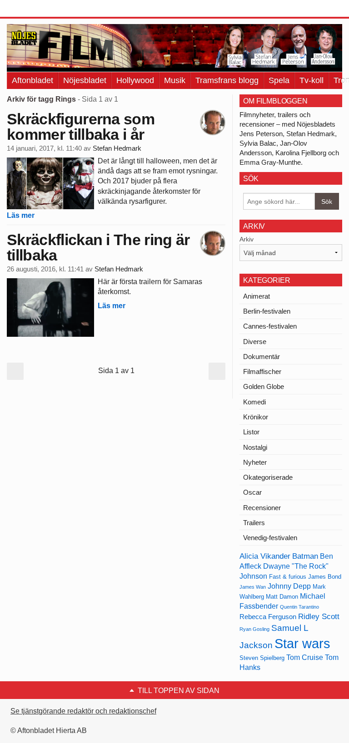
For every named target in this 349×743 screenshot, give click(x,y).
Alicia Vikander (264, 556)
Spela (279, 80)
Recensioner (262, 508)
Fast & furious (287, 576)
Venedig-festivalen (270, 537)
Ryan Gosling (254, 629)
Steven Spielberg (261, 657)
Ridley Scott (318, 616)
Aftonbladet (32, 80)
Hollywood (135, 80)
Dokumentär (261, 356)
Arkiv (246, 239)
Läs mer (21, 215)
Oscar (252, 492)
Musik (174, 80)
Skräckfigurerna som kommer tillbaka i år (81, 126)
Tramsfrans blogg (227, 80)
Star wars (302, 643)
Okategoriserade (268, 477)
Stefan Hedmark (117, 148)
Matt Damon (282, 596)
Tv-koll (311, 80)
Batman (305, 556)
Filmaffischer (262, 371)
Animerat (256, 296)
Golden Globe (263, 386)
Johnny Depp (289, 586)
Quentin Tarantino (299, 607)
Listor (251, 432)
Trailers (254, 522)
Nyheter (255, 462)
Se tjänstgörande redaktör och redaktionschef (83, 711)
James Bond (324, 576)
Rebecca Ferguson (267, 616)
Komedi (254, 402)
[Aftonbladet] (41, 9)
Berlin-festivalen (266, 311)
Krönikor (255, 417)
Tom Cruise (304, 657)
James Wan (252, 587)
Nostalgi (255, 447)
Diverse (254, 341)
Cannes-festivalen (270, 326)
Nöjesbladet (84, 80)
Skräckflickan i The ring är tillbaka (98, 247)
